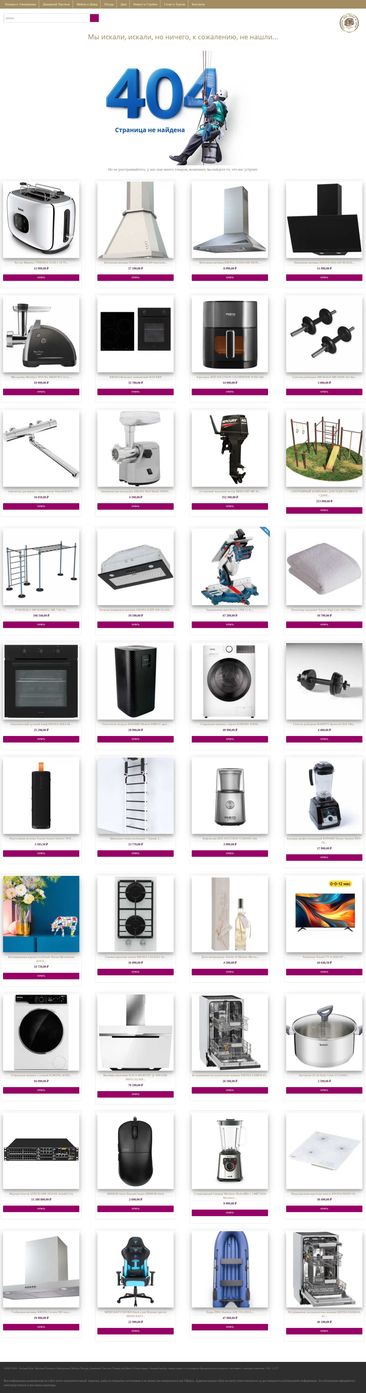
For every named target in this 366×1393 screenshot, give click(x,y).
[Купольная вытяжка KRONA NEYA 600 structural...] (135, 220)
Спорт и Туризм (174, 4)
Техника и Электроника (20, 4)
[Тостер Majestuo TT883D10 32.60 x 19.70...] (41, 220)
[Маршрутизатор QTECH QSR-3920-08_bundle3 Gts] (41, 1151)
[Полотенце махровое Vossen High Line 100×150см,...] (324, 567)
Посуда (109, 4)
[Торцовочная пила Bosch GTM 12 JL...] (230, 567)
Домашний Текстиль (56, 4)
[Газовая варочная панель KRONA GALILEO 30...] (135, 914)
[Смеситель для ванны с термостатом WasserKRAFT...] (41, 448)
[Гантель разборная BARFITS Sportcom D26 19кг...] (324, 681)
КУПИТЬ (41, 278)
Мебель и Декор (87, 4)
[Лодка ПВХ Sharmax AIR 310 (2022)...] (230, 1269)
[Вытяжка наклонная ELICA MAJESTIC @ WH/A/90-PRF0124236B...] (135, 1032)
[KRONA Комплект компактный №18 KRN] (135, 334)
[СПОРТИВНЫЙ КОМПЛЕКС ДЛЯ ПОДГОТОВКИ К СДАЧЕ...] (324, 448)
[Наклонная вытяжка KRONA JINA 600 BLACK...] (324, 220)
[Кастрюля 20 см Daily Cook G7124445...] (324, 1032)
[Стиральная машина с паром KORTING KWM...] (230, 681)
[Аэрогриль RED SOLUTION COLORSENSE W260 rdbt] (230, 334)
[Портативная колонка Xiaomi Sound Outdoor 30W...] (41, 796)
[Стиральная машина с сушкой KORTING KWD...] (41, 1032)
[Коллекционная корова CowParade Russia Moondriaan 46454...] (41, 914)
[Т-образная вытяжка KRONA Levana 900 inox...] (41, 1269)
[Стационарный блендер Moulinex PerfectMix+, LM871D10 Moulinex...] (230, 1151)
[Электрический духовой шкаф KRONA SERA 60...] (41, 681)
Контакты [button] (198, 4)
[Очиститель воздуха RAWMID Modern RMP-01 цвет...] (135, 681)
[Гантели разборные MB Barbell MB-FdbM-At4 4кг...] (324, 334)
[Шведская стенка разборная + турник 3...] (135, 796)
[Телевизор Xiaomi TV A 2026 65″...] (324, 914)
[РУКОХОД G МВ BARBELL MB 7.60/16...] (41, 567)
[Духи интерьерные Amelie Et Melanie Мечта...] (230, 914)
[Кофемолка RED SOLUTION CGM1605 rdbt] (230, 796)
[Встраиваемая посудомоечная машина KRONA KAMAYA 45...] (324, 1269)
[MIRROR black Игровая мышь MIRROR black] (135, 1151)
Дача (123, 4)
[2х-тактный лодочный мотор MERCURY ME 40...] (230, 448)
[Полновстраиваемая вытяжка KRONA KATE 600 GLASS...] (135, 567)
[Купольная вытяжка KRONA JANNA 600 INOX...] (230, 220)
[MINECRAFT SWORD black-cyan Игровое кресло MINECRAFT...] (135, 1269)
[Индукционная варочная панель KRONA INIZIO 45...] (324, 1151)
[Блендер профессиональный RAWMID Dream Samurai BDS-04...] (324, 796)
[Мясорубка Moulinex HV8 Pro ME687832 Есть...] (41, 334)
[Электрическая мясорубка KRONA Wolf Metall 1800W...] (135, 448)
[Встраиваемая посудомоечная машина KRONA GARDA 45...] (230, 1032)
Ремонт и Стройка (145, 4)
